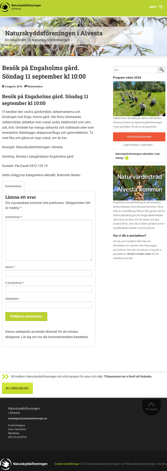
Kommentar (13, 217)
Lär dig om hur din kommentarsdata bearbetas (54, 337)
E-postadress (14, 282)
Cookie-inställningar (66, 464)
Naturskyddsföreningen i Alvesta (54, 33)
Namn (10, 267)
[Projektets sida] (139, 182)
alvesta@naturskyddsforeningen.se (27, 418)
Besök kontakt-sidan (139, 253)
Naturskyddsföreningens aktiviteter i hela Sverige (137, 156)
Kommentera (35, 86)
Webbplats (12, 298)
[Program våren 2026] (139, 98)
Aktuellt (50, 175)
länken (75, 175)
